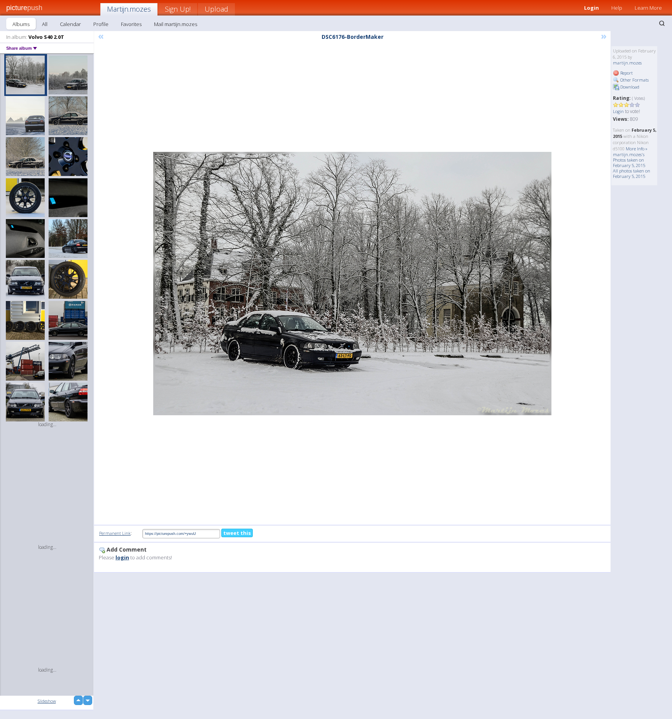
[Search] (662, 23)
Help (616, 7)
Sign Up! (178, 9)
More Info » (637, 148)
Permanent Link (115, 533)
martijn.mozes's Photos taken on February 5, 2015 (629, 159)
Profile (100, 24)
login (122, 557)
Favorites (131, 24)
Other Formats (634, 80)
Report (626, 73)
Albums (21, 24)
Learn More (648, 7)
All (44, 24)
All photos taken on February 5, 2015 (631, 173)
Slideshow (47, 701)
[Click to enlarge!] (352, 283)
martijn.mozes (627, 63)
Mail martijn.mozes (175, 24)
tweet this (237, 532)
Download (629, 87)
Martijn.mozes (129, 9)
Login (591, 7)
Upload (216, 9)
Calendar (70, 24)
